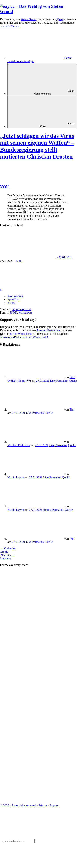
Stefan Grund (28, 19)
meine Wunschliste (21, 333)
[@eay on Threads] (28, 683)
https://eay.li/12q (22, 309)
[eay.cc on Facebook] (28, 741)
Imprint (54, 805)
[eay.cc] (38, 11)
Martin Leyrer (15, 477)
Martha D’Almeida (18, 445)
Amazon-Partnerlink (48, 330)
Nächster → (8, 555)
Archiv (4, 551)
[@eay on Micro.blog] (28, 654)
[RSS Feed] (28, 799)
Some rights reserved (18, 805)
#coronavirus (15, 296)
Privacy (42, 805)
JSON (13, 312)
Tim (72, 409)
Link (18, 260)
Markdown (25, 312)
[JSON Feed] (28, 770)
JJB (72, 538)
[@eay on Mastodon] (28, 596)
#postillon (13, 299)
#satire (11, 302)
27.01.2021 (42, 380)
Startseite (5, 558)
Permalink (62, 380)
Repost (47, 509)
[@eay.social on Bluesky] (28, 625)
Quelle (73, 380)
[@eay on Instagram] (28, 712)
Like (53, 380)
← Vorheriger (8, 548)
